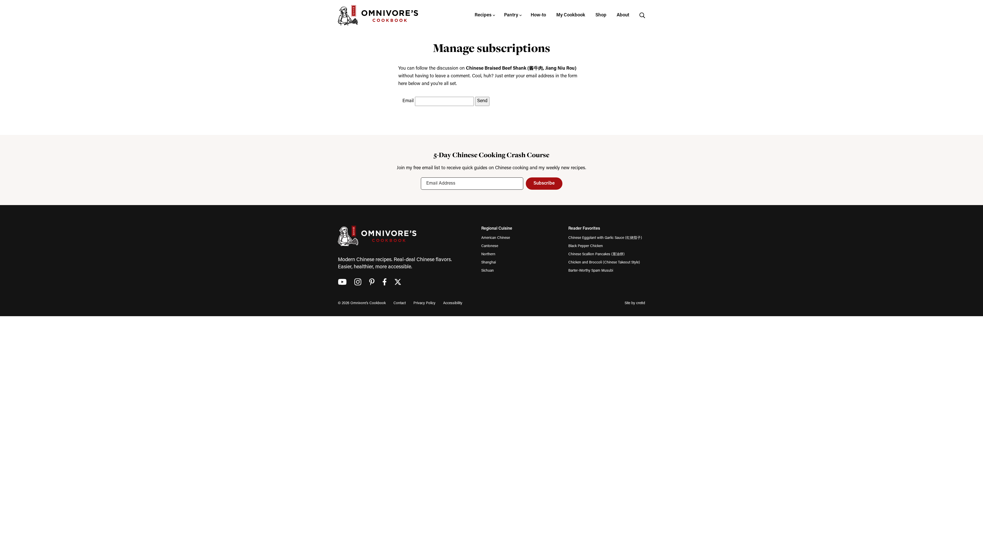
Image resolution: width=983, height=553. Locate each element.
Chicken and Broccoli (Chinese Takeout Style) (604, 262)
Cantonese (489, 246)
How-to (538, 15)
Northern (488, 254)
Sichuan (487, 271)
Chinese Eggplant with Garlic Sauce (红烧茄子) (605, 238)
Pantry (511, 15)
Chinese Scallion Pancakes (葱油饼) (596, 254)
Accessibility (452, 303)
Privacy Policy (424, 303)
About (623, 15)
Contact (399, 303)
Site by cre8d (635, 303)
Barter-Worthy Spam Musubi (590, 271)
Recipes (483, 15)
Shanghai (488, 262)
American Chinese (495, 238)
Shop (600, 15)
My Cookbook (570, 15)
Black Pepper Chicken (585, 246)
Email (408, 101)
